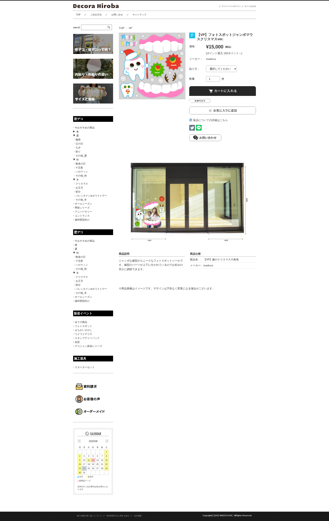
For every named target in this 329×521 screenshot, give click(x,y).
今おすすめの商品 (85, 127)
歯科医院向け (82, 219)
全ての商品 (81, 322)
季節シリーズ (82, 207)
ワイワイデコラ (83, 334)
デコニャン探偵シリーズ (88, 346)
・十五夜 (78, 167)
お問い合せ (117, 14)
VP (130, 28)
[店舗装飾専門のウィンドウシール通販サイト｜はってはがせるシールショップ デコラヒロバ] (96, 7)
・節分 (77, 191)
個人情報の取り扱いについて (89, 516)
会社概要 (138, 516)
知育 (77, 342)
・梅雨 (77, 139)
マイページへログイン (231, 6)
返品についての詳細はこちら (210, 120)
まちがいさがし (83, 330)
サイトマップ (139, 14)
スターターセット (85, 367)
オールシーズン (83, 203)
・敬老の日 (79, 163)
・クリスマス (80, 183)
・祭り (77, 151)
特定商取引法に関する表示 (117, 516)
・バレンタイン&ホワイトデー (90, 195)
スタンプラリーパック (87, 338)
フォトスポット (83, 326)
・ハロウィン (80, 171)
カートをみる (250, 6)
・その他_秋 (80, 175)
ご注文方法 (96, 14)
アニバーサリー (83, 211)
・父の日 (78, 143)
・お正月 (78, 187)
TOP (78, 14)
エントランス (82, 215)
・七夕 (77, 147)
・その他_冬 (80, 199)
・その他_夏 (80, 155)
